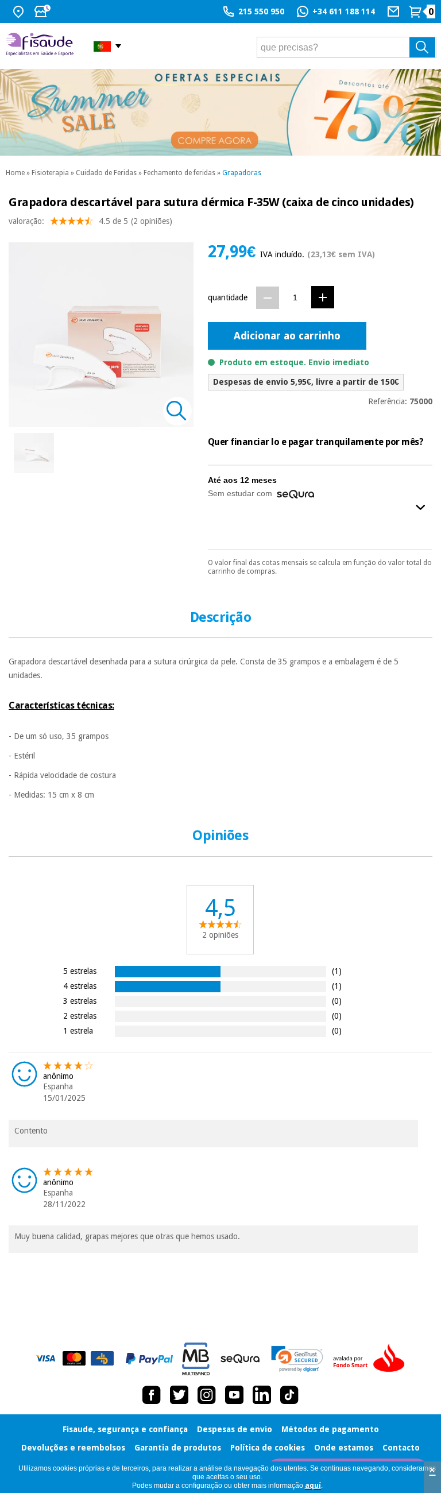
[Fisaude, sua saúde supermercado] (41, 45)
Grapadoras (241, 173)
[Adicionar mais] (322, 297)
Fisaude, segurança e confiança (125, 1429)
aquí (313, 1486)
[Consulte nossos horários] (43, 11)
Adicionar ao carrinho (287, 336)
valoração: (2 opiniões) (90, 221)
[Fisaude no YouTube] (234, 1395)
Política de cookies (267, 1447)
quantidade (227, 297)
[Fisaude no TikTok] (289, 1395)
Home (15, 173)
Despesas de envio (234, 1429)
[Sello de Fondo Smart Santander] (371, 1358)
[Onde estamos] (19, 11)
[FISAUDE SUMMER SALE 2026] (220, 112)
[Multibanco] (196, 1359)
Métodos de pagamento (330, 1429)
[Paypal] (149, 1358)
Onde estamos (343, 1447)
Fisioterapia (50, 173)
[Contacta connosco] (394, 11)
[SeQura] (240, 1358)
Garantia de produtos (177, 1447)
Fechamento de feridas (179, 173)
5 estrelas (79, 970)
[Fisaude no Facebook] (151, 1395)
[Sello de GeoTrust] (297, 1358)
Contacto (401, 1447)
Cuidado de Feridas (106, 173)
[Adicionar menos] (267, 298)
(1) (337, 970)
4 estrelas (79, 985)
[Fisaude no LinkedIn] (262, 1395)
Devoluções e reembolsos (73, 1447)
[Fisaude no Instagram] (207, 1395)
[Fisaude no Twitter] (179, 1395)
